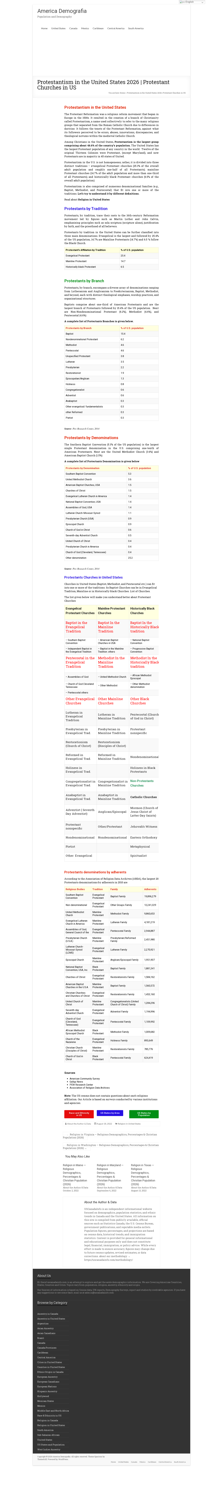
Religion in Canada (47, 1420)
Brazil (40, 1338)
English (189, 2)
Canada (73, 28)
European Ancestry (47, 1376)
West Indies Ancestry (48, 1449)
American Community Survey (85, 1078)
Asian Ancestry (45, 1328)
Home (44, 28)
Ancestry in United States (51, 1318)
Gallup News (76, 1081)
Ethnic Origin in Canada (50, 1372)
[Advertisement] (111, 53)
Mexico (85, 28)
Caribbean (98, 28)
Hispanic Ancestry (47, 1391)
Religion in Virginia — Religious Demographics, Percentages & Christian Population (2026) (110, 1136)
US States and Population (51, 1444)
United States (58, 28)
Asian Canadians (46, 1333)
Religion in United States (94, 199)
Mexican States (45, 1401)
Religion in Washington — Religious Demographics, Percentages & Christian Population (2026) (111, 1146)
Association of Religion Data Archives (90, 1087)
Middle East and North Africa (53, 1410)
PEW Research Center (82, 1084)
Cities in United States (49, 1362)
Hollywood (43, 1396)
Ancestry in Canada (47, 1313)
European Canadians (48, 1381)
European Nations (47, 1386)
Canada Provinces (46, 1347)
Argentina (42, 1323)
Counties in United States (51, 1367)
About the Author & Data (79, 1123)
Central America (115, 28)
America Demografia (62, 11)
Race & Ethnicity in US (49, 1415)
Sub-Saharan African (48, 1435)
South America (136, 28)
